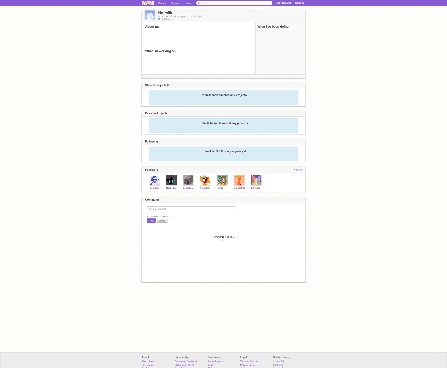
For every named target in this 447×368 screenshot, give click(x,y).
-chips (220, 187)
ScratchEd (278, 361)
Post (151, 220)
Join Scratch (284, 3)
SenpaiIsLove (189, 187)
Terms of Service (249, 361)
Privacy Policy (247, 364)
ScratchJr (278, 364)
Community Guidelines (186, 361)
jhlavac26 (255, 187)
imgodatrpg (239, 187)
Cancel (162, 220)
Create (162, 3)
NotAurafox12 (206, 187)
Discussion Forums (184, 364)
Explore (175, 3)
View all (298, 169)
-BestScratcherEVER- (155, 187)
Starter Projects (215, 361)
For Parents (148, 364)
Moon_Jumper (172, 187)
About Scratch (149, 361)
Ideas (188, 3)
